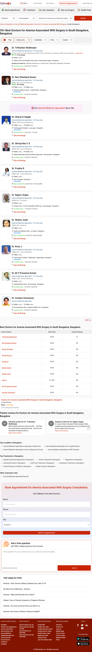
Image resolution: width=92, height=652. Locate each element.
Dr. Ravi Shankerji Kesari (24, 77)
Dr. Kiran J (17, 246)
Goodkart (4, 625)
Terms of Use (60, 633)
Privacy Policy (60, 635)
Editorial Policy (60, 637)
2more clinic (17, 92)
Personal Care (5, 640)
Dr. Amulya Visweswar (23, 298)
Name (5, 499)
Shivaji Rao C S (7, 355)
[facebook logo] (78, 626)
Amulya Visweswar (8, 392)
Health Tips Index (43, 627)
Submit (74, 568)
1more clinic (17, 129)
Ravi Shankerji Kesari (9, 343)
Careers (58, 629)
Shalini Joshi (6, 374)
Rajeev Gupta (6, 368)
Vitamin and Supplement (8, 627)
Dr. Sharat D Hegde (21, 117)
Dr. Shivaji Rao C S (21, 143)
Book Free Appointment (68, 3)
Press (58, 640)
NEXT (87, 320)
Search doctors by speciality (25, 631)
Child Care (4, 642)
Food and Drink (6, 637)
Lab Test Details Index (45, 640)
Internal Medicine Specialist (23, 24)
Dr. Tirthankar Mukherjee (24, 47)
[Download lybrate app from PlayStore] (83, 640)
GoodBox (4, 644)
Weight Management (7, 635)
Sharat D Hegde (7, 349)
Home (2, 24)
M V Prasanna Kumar (9, 386)
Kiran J (4, 380)
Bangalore (9, 24)
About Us (59, 625)
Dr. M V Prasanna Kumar (24, 273)
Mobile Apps (60, 631)
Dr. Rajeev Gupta (20, 195)
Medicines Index (43, 635)
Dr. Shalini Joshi (20, 219)
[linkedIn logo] (86, 626)
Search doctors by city (26, 625)
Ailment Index (42, 637)
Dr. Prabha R (18, 168)
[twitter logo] (82, 626)
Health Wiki (41, 625)
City (4, 519)
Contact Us (59, 627)
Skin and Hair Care (7, 631)
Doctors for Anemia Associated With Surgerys (50, 24)
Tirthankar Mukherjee (9, 337)
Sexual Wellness (6, 633)
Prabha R (5, 361)
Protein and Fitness (7, 629)
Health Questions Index (45, 629)
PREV (5, 320)
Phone (5, 509)
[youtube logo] (82, 629)
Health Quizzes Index (44, 631)
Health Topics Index (44, 633)
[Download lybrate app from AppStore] (83, 645)
